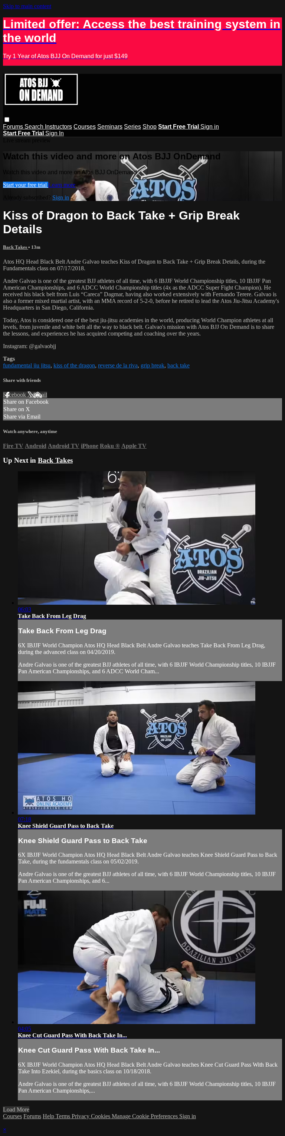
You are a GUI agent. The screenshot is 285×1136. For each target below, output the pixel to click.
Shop (149, 126)
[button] (6, 119)
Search (34, 126)
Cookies (101, 1116)
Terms (64, 1116)
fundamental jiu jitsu (26, 365)
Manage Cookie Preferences (145, 1116)
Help (49, 1116)
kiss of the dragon (74, 365)
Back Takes (15, 247)
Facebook (15, 395)
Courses (84, 126)
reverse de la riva (118, 365)
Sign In (54, 133)
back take (178, 365)
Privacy (81, 1116)
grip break (152, 365)
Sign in (209, 126)
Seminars (109, 126)
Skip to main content (27, 6)
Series (132, 126)
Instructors (58, 126)
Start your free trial (25, 185)
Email (40, 395)
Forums (13, 126)
